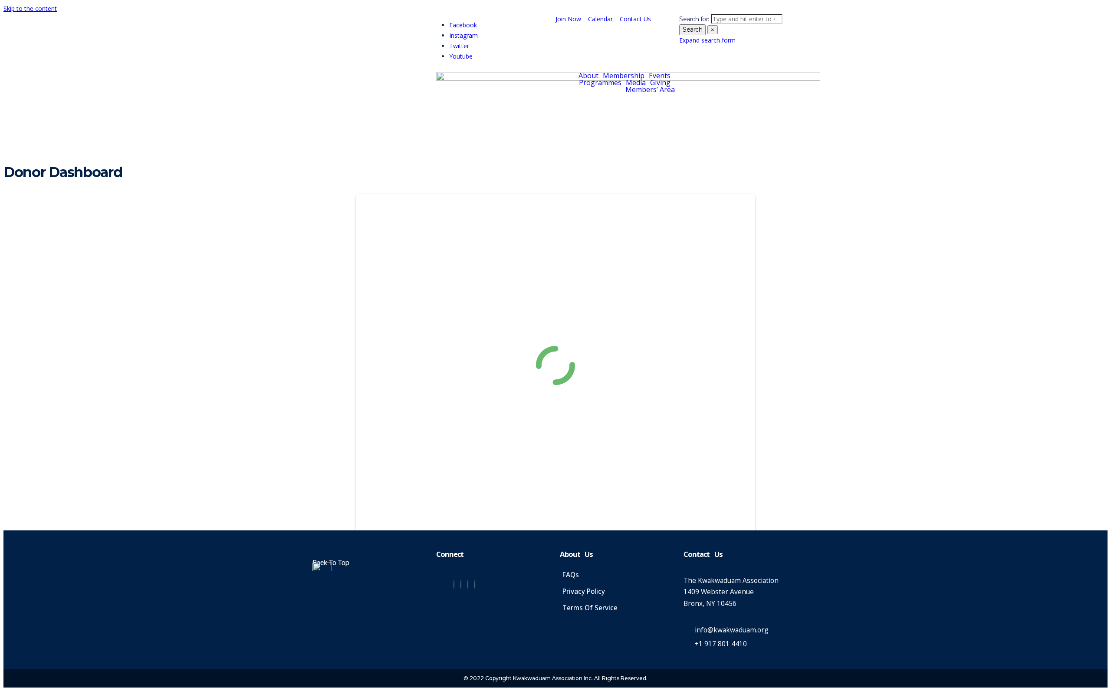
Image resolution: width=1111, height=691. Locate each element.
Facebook (463, 25)
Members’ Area (650, 89)
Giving (660, 82)
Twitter (459, 46)
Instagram (463, 35)
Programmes (600, 82)
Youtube (461, 56)
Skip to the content (30, 8)
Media (636, 82)
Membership (623, 75)
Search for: (694, 19)
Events (660, 75)
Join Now (568, 19)
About (588, 75)
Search (692, 29)
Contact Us (635, 19)
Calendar (600, 19)
